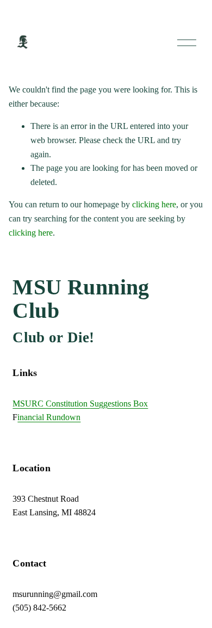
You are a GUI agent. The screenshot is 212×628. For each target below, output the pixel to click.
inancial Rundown (48, 417)
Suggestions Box (119, 403)
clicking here (154, 204)
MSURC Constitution (51, 403)
